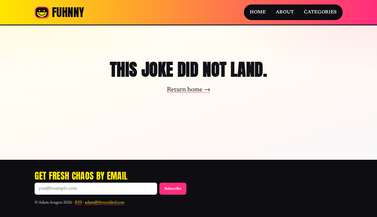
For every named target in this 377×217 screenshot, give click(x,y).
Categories (320, 12)
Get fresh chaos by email (81, 175)
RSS (78, 203)
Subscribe (172, 189)
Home (258, 12)
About (285, 12)
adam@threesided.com (104, 203)
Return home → (188, 90)
